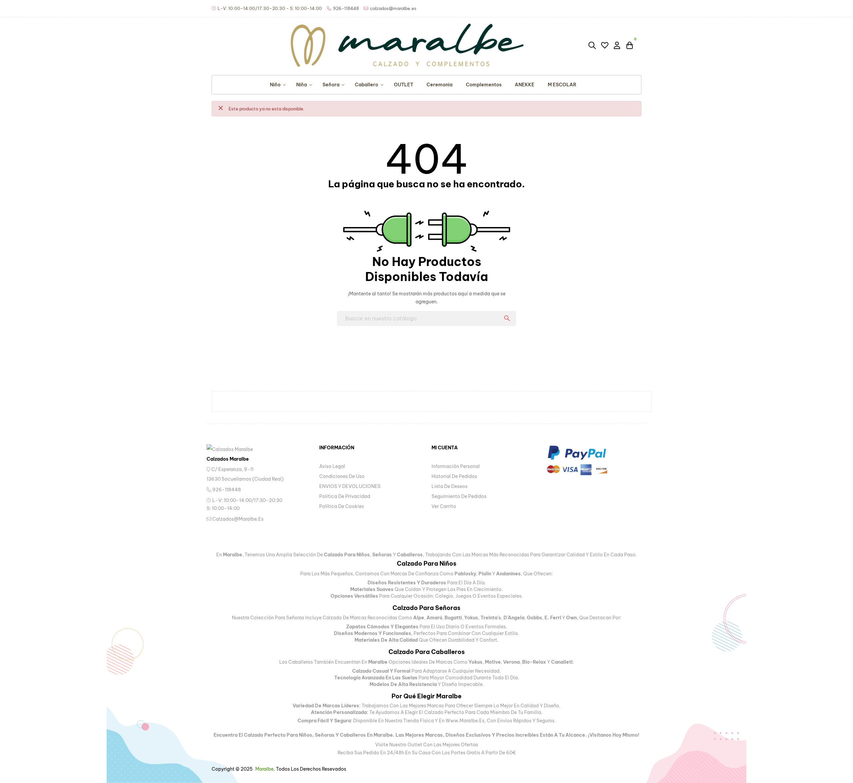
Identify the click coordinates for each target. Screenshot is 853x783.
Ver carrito (443, 506)
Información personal (455, 466)
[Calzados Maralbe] (237, 449)
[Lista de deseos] (604, 45)
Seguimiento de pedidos (458, 496)
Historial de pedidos (454, 476)
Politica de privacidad (344, 496)
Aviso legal (332, 466)
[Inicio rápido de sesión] (617, 45)
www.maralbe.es (464, 721)
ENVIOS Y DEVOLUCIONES (350, 486)
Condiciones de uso (342, 476)
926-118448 (226, 490)
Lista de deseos (449, 486)
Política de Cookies (341, 506)
